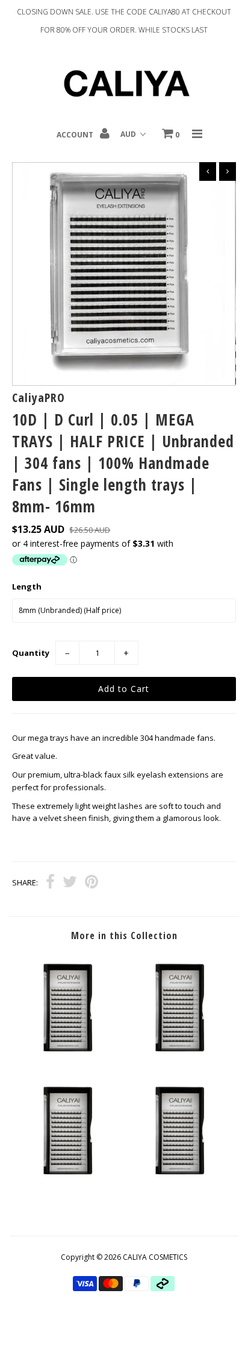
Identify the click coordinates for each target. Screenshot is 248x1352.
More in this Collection (124, 935)
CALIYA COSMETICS (155, 1257)
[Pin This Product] (91, 883)
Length (27, 586)
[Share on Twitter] (70, 883)
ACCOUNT (76, 135)
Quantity (30, 652)
